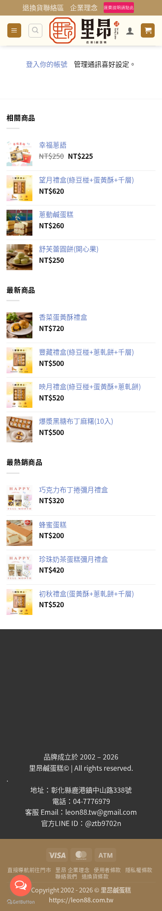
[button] (14, 30)
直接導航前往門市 (29, 870)
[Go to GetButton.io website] (21, 902)
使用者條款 (107, 870)
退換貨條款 (95, 876)
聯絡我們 (66, 876)
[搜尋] (35, 31)
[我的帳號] (130, 30)
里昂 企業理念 (72, 870)
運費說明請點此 (119, 7)
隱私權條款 (138, 870)
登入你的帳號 (46, 64)
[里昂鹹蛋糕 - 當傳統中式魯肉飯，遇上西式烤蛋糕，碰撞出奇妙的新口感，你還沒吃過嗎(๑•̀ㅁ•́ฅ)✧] (84, 30)
